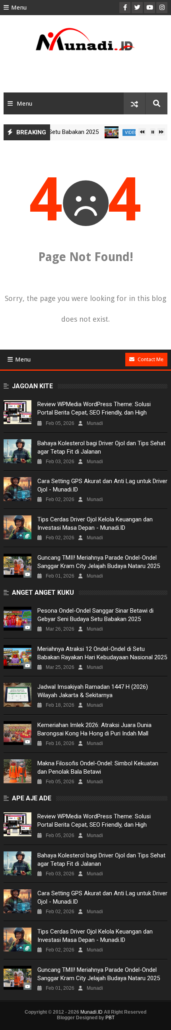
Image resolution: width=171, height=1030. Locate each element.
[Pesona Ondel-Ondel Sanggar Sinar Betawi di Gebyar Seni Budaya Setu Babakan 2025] (17, 619)
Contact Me (150, 359)
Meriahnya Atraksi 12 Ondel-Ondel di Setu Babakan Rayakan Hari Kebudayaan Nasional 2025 (102, 653)
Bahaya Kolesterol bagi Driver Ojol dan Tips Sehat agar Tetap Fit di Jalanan (101, 447)
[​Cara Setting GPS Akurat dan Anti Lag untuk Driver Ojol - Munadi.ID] (17, 489)
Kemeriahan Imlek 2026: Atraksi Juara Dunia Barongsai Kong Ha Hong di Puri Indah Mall (94, 729)
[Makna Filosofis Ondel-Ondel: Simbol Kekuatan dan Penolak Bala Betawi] (17, 771)
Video (125, 132)
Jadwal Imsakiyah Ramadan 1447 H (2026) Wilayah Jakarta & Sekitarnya (92, 691)
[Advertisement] (86, 75)
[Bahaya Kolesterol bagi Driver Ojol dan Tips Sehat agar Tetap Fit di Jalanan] (17, 451)
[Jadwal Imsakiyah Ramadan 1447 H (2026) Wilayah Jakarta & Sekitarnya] (17, 695)
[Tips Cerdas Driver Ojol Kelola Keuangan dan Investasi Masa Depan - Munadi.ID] (17, 527)
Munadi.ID (91, 1012)
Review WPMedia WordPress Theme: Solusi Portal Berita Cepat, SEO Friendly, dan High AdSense (94, 413)
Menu (19, 7)
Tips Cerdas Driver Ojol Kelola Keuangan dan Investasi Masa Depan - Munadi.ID (95, 523)
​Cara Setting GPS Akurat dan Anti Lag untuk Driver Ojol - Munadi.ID (102, 485)
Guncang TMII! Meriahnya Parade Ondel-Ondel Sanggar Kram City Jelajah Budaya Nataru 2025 (98, 562)
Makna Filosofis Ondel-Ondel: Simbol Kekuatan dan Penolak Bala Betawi (97, 767)
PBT (110, 1017)
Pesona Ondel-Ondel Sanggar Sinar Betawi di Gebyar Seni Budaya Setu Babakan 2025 (95, 615)
